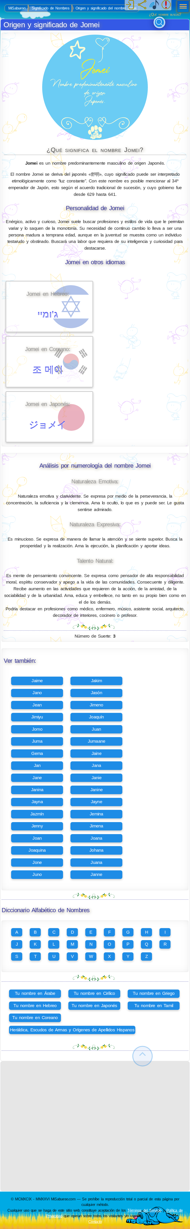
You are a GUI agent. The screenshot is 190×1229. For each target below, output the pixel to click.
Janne (96, 874)
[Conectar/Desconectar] (130, 5)
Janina (37, 789)
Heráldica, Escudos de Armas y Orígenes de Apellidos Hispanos (72, 1029)
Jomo (37, 729)
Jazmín (37, 813)
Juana (96, 862)
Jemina (96, 813)
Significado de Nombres (50, 8)
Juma (37, 741)
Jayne (96, 801)
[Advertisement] (95, 1094)
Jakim (96, 680)
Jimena (96, 825)
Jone (37, 862)
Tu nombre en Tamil (153, 1005)
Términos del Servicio (144, 1210)
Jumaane (96, 741)
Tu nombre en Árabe (35, 993)
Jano (37, 692)
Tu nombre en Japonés (94, 1005)
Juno (37, 874)
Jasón (96, 692)
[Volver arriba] (142, 1056)
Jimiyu (37, 716)
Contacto (95, 1222)
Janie (96, 777)
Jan (37, 765)
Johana (96, 850)
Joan (37, 838)
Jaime (37, 680)
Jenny (37, 825)
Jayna (37, 801)
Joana (96, 838)
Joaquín (96, 716)
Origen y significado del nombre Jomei (106, 8)
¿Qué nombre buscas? (165, 14)
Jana (96, 765)
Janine (96, 789)
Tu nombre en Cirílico (94, 993)
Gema (37, 753)
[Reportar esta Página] (166, 5)
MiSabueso (16, 8)
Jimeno (96, 704)
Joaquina (37, 850)
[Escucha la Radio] (154, 5)
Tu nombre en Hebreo (35, 1005)
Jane (37, 777)
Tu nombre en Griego (153, 993)
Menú (181, 7)
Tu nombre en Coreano (35, 1017)
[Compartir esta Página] (142, 5)
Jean (37, 704)
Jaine (96, 753)
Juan (96, 729)
